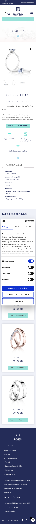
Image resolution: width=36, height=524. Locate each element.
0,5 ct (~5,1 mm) (11, 174)
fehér (7, 179)
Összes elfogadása (18, 288)
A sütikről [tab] (29, 227)
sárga (17, 179)
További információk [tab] (14, 165)
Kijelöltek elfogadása (18, 294)
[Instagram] (6, 1)
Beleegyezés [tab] (6, 227)
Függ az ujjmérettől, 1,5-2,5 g (14, 199)
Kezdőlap (5, 101)
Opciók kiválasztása (18, 315)
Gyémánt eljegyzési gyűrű (22, 101)
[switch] (31, 267)
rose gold (12, 179)
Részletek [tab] (18, 227)
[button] (32, 13)
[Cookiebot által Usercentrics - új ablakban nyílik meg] (25, 221)
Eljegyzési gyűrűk (12, 101)
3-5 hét (8, 185)
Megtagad (18, 301)
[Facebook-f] (3, 1)
